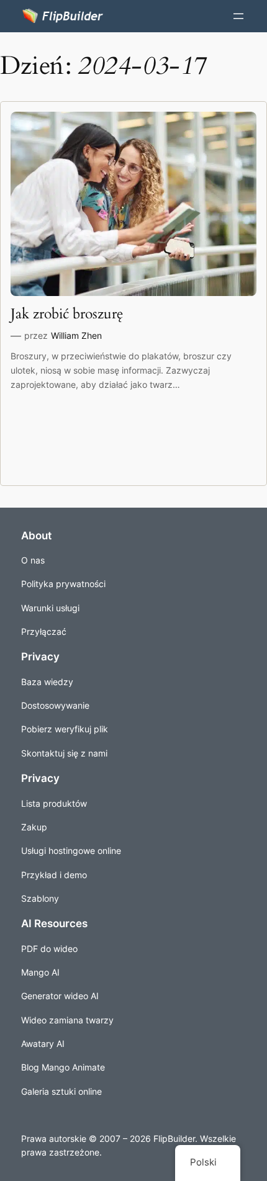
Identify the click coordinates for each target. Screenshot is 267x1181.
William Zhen (76, 335)
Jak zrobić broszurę (67, 314)
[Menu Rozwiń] (238, 16)
